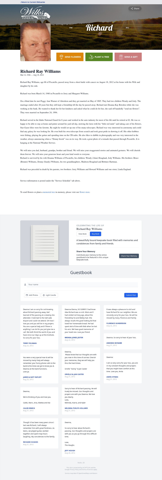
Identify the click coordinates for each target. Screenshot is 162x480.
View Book (82, 234)
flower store (85, 192)
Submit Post (131, 295)
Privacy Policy (74, 470)
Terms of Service (87, 470)
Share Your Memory (129, 256)
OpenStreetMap (83, 473)
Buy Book (95, 234)
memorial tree (49, 192)
